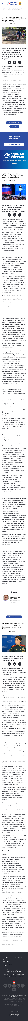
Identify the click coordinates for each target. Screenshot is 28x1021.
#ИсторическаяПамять (14, 122)
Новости (22, 8)
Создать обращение (14, 144)
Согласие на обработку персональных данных (14, 1007)
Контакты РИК (19, 960)
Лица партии (18, 957)
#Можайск (14, 126)
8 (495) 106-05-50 (14, 972)
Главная (4, 8)
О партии (5, 957)
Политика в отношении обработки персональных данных (14, 1005)
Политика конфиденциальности (14, 1003)
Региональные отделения (7, 960)
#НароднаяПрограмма (14, 616)
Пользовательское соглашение (14, 1001)
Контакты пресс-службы (7, 964)
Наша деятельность (13, 8)
